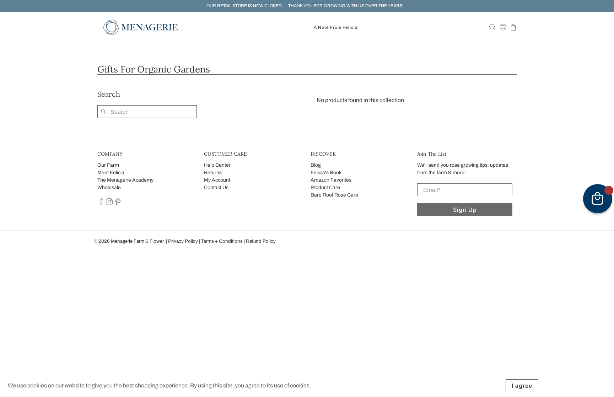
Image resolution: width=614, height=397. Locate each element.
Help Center (217, 165)
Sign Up (465, 209)
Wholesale (109, 187)
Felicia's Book (326, 172)
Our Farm (108, 165)
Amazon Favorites (331, 180)
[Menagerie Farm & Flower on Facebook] (100, 203)
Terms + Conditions (222, 241)
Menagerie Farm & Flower (137, 241)
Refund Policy (261, 241)
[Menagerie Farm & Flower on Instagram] (109, 203)
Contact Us (216, 187)
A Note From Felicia (336, 27)
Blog (316, 165)
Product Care (325, 187)
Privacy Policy (183, 241)
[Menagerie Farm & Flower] (141, 27)
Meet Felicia (110, 172)
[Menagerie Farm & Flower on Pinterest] (117, 203)
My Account (217, 180)
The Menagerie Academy (125, 180)
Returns (213, 172)
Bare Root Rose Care (334, 195)
